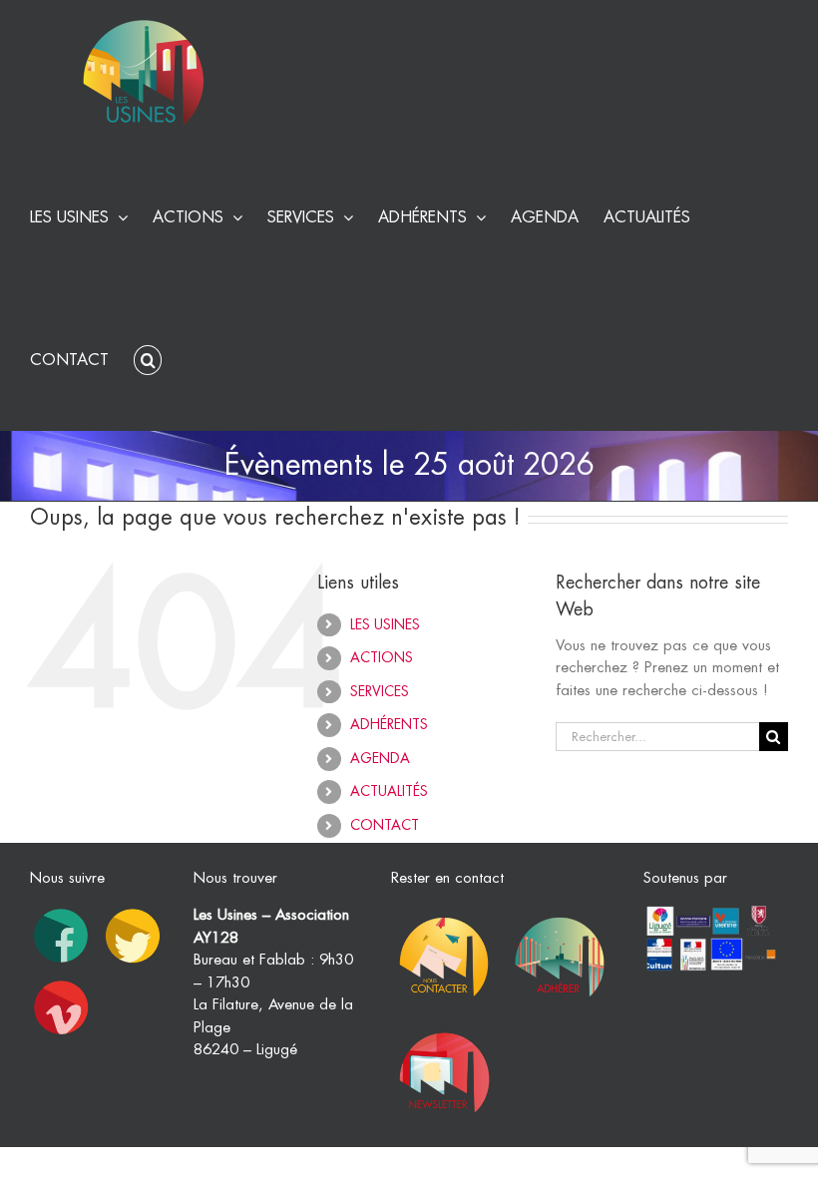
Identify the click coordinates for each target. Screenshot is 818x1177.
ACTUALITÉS (389, 791)
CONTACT (384, 825)
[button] (148, 357)
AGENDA (380, 758)
